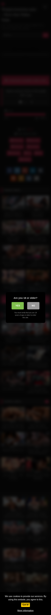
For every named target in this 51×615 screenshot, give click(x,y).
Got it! (25, 605)
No (33, 306)
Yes (18, 306)
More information (25, 610)
